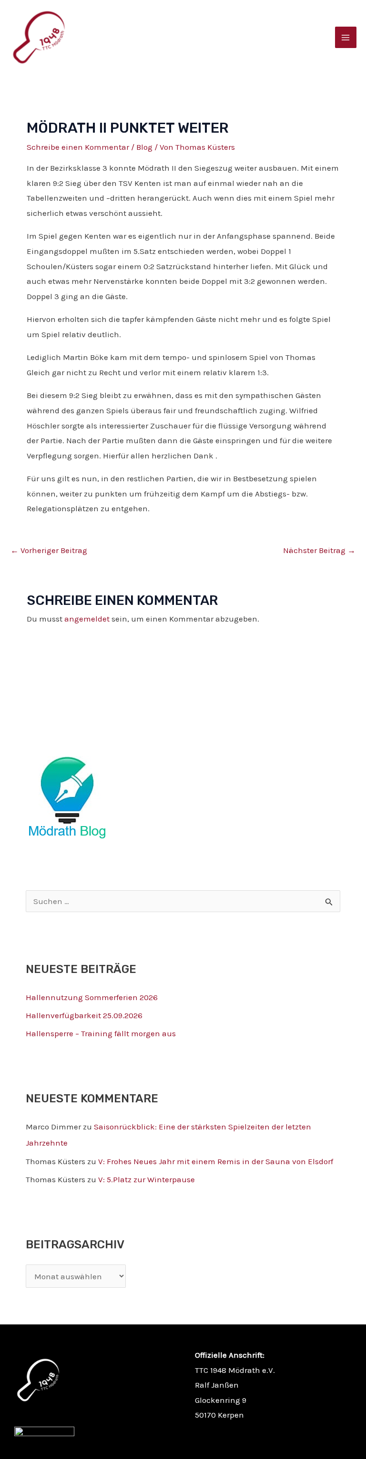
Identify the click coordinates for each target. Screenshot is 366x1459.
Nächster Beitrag (319, 550)
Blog (144, 147)
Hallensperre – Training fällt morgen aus (101, 1033)
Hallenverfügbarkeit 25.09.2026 (84, 1015)
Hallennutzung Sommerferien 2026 (92, 997)
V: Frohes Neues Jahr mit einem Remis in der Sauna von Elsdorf (215, 1161)
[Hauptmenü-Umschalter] (346, 38)
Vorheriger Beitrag (48, 550)
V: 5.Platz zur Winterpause (146, 1179)
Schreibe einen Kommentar (78, 147)
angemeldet (87, 618)
